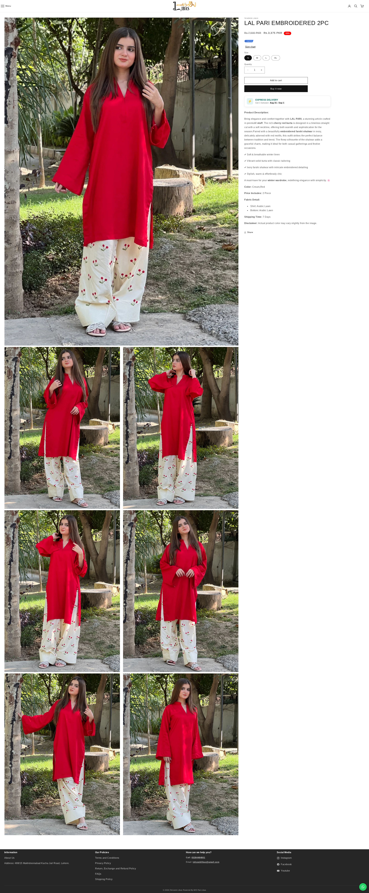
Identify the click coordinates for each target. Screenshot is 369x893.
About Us (9, 858)
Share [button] (250, 232)
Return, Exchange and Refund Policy (115, 868)
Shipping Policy (104, 879)
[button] (6, 6)
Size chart (250, 47)
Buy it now (276, 88)
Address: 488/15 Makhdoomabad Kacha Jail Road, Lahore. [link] (36, 863)
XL (275, 58)
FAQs (98, 874)
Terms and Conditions (107, 858)
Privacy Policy (103, 863)
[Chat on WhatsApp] (363, 887)
